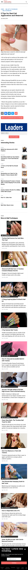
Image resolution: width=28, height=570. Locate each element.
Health (2, 163)
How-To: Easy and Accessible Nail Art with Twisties (13, 359)
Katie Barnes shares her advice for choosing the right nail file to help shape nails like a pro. (14, 514)
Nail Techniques (7, 10)
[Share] (5, 113)
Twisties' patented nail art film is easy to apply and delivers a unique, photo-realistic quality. (14, 456)
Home (2, 9)
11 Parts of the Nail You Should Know (9, 166)
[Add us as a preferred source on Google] (16, 113)
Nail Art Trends (6, 327)
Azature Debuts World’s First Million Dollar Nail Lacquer (11, 190)
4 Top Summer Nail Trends (10, 330)
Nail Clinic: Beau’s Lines (7, 205)
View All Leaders (14, 137)
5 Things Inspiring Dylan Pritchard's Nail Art (13, 300)
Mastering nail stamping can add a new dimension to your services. (13, 486)
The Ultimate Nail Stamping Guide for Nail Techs (13, 482)
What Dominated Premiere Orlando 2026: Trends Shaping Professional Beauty (10, 182)
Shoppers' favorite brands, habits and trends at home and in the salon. (12, 274)
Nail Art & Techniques (12, 9)
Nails (3, 448)
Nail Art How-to (6, 356)
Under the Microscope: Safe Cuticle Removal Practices (12, 540)
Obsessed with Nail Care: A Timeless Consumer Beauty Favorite (13, 269)
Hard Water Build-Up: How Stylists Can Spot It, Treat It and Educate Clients (10, 158)
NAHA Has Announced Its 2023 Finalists (9, 150)
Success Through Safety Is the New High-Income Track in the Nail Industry (13, 390)
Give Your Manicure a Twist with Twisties (11, 451)
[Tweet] (12, 113)
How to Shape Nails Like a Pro (11, 510)
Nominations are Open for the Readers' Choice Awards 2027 (9, 174)
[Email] (2, 113)
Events (2, 147)
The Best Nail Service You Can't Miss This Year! (13, 239)
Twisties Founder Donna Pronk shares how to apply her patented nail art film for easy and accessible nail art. (13, 365)
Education (3, 155)
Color (2, 195)
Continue (14, 563)
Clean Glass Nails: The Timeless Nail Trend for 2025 (13, 421)
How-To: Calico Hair (6, 197)
